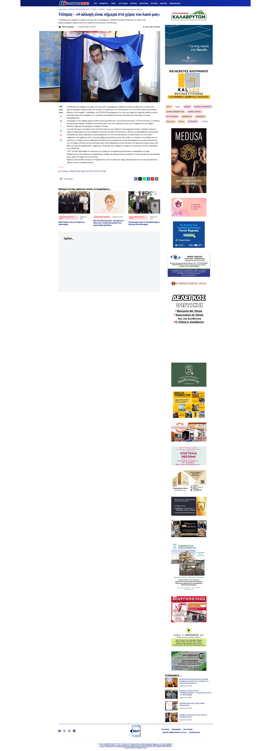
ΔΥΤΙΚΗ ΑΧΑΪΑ (172, 117)
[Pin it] (61, 135)
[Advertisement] (189, 343)
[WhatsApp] (61, 126)
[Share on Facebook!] (61, 116)
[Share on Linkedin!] (61, 130)
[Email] (61, 140)
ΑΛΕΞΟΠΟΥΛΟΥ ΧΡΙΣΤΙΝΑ (101, 217)
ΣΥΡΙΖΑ (93, 9)
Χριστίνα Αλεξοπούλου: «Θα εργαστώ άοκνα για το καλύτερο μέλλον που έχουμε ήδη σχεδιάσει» (108, 222)
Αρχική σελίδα (62, 9)
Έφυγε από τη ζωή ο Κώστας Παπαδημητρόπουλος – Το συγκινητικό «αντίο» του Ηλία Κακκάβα (195, 693)
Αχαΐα (177, 107)
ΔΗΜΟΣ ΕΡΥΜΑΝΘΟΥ (203, 107)
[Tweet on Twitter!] (61, 121)
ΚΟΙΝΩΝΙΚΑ (200, 117)
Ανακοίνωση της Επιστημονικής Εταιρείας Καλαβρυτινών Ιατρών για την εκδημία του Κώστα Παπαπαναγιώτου (193, 681)
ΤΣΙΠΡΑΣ (101, 9)
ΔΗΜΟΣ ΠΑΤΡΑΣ (194, 112)
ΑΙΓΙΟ (169, 107)
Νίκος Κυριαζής (68, 27)
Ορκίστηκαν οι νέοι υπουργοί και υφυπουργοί (71, 223)
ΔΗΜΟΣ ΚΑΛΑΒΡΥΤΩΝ (175, 112)
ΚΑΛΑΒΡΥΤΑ (186, 117)
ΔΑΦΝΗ (187, 107)
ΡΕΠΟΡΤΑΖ (192, 122)
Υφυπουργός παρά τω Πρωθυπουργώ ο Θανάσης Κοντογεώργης (144, 223)
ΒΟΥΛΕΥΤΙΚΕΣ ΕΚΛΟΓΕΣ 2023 (79, 9)
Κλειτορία (170, 122)
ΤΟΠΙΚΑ (205, 122)
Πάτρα (181, 122)
